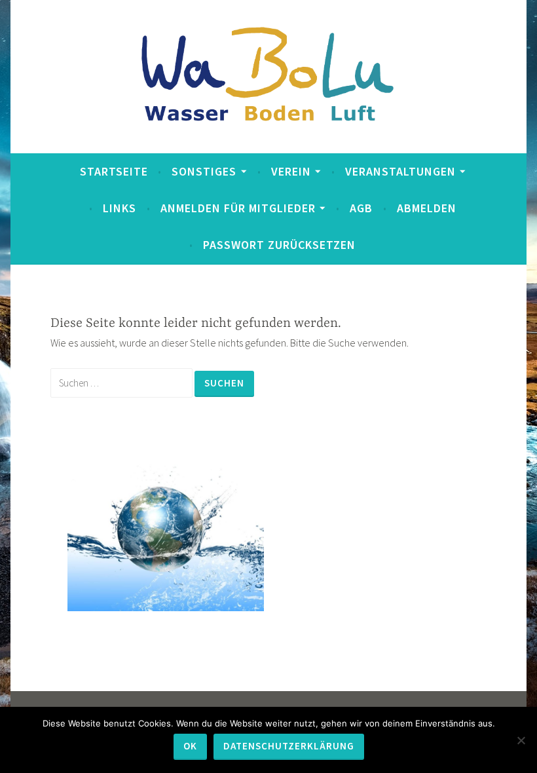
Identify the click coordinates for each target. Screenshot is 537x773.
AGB (361, 208)
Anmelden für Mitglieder (238, 208)
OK (190, 746)
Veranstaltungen (400, 171)
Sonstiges (204, 171)
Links (119, 208)
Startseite (114, 171)
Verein (291, 171)
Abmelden (426, 208)
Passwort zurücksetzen (279, 244)
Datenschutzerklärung (288, 746)
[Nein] (520, 740)
